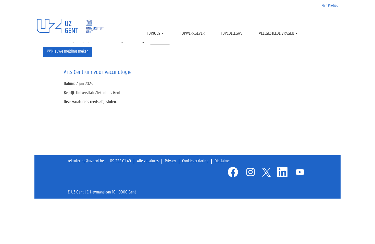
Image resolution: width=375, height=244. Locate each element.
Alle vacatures (148, 161)
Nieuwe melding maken (69, 51)
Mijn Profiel (329, 6)
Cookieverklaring (195, 161)
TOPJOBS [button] (154, 33)
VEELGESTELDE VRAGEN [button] (277, 33)
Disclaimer (223, 161)
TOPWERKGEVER (192, 33)
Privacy (170, 161)
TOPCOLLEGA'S (232, 33)
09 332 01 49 (120, 161)
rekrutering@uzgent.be (86, 161)
